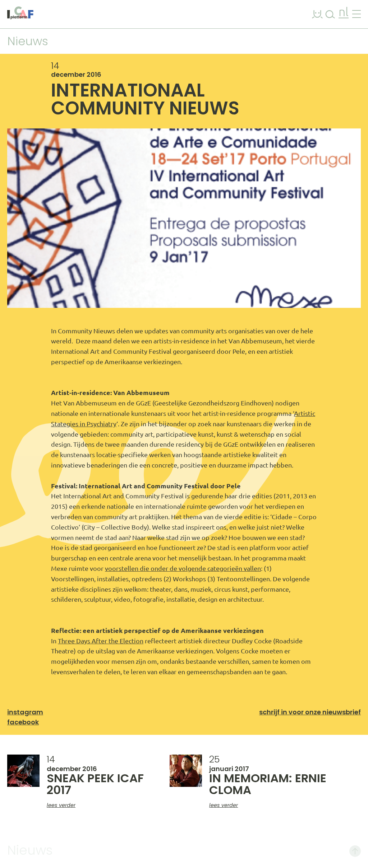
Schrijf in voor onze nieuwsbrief (310, 712)
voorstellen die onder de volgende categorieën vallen (183, 568)
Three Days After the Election (100, 640)
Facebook (23, 722)
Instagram (25, 712)
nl (344, 12)
